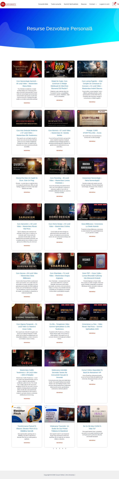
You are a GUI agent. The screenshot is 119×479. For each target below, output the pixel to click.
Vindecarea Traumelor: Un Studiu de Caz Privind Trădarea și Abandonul (59, 428)
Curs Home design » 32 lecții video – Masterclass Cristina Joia (59, 226)
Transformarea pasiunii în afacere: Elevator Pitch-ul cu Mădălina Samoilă (26, 428)
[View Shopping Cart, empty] (114, 4)
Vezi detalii (27, 102)
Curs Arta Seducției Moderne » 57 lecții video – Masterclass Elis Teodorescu (27, 133)
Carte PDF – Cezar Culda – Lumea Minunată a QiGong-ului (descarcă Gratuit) (92, 275)
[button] (96, 4)
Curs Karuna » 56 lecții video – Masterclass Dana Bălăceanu (27, 275)
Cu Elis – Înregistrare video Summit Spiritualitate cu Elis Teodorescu (59, 326)
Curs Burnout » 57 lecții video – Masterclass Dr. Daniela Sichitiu (59, 133)
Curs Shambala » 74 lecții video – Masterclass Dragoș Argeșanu (59, 275)
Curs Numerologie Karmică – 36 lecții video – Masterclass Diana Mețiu (26, 83)
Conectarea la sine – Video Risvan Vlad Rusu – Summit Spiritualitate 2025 (92, 326)
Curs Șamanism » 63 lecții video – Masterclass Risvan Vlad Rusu (27, 226)
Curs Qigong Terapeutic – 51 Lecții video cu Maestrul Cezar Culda (27, 326)
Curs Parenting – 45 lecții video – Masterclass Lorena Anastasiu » (59, 180)
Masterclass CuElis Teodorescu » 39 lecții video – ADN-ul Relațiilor (27, 372)
